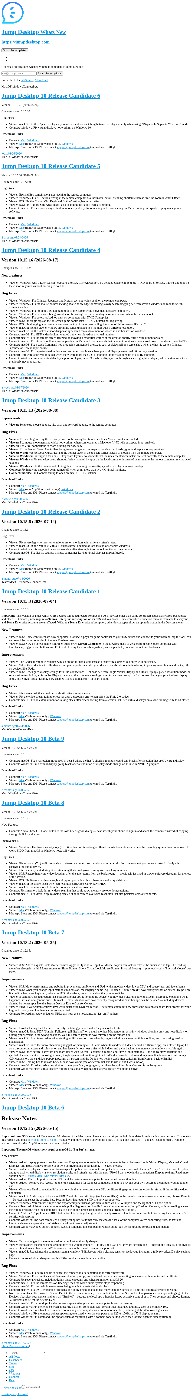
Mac (23, 140)
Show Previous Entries (15, 1346)
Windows (33, 140)
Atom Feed (41, 80)
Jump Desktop (34, 31)
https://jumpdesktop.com (26, 42)
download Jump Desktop (42, 1139)
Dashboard (15, 1360)
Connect (14, 1376)
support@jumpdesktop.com (73, 147)
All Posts (14, 1356)
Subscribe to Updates (15, 50)
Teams (13, 1363)
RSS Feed (27, 80)
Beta (12, 1380)
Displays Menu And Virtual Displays (47, 1175)
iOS (11, 1370)
